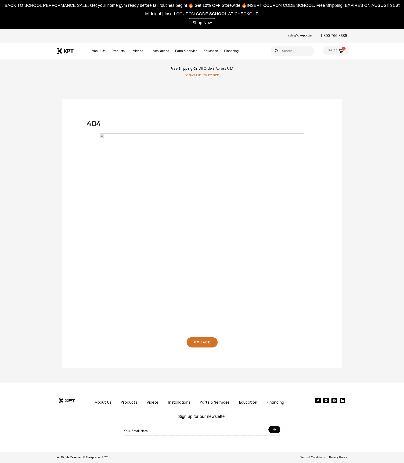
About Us (98, 51)
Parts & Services (215, 402)
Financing (231, 51)
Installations (160, 51)
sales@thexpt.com (300, 35)
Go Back (202, 342)
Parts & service (186, 51)
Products (118, 51)
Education (210, 51)
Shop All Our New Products (202, 75)
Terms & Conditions (312, 457)
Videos (138, 51)
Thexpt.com (93, 457)
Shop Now (202, 22)
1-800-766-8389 (333, 36)
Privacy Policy (338, 457)
